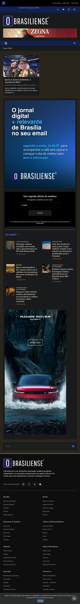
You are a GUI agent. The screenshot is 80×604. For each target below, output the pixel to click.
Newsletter (46, 586)
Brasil (45, 497)
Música (45, 533)
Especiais (7, 571)
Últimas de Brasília (9, 501)
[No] (77, 598)
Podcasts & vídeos (9, 589)
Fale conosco (47, 579)
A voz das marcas (22, 241)
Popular (5, 511)
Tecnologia (6, 536)
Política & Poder (48, 504)
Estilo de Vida (57, 241)
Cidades (6, 508)
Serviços (45, 557)
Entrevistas (7, 579)
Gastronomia (57, 267)
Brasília (19, 265)
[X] (34, 484)
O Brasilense (32, 85)
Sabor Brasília (57, 265)
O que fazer (47, 554)
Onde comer (47, 551)
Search (73, 446)
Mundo (7, 74)
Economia (6, 526)
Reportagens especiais (10, 575)
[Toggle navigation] (6, 43)
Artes (44, 536)
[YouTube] (40, 484)
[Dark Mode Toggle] (74, 598)
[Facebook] (29, 484)
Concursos (46, 561)
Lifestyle (6, 546)
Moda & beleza (8, 561)
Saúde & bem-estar (9, 557)
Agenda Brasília (8, 504)
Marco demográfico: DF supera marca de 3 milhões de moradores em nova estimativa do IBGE (27, 272)
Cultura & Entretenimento (53, 521)
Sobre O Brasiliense (49, 575)
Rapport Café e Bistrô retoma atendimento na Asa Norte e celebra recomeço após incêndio (27, 296)
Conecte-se (47, 571)
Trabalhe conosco (48, 589)
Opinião (5, 582)
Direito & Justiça (48, 508)
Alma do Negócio (9, 529)
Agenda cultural (48, 526)
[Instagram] (23, 484)
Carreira (6, 539)
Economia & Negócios (12, 521)
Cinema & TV (47, 529)
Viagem (5, 554)
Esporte (45, 539)
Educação (46, 511)
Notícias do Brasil (48, 501)
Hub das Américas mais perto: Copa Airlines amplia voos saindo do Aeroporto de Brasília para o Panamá (62, 250)
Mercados (6, 533)
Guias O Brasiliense (50, 546)
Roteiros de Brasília (49, 564)
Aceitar (40, 601)
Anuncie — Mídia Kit (49, 582)
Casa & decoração (9, 564)
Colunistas (6, 586)
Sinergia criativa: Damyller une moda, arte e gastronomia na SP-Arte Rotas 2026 (26, 247)
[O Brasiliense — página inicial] (24, 463)
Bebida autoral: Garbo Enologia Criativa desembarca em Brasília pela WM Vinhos (62, 274)
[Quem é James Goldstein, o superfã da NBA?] (21, 66)
